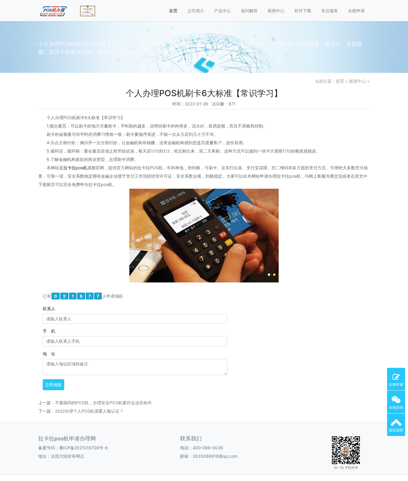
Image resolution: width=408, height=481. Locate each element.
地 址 (49, 353)
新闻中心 (276, 10)
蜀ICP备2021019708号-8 (83, 447)
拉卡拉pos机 (75, 167)
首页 (173, 10)
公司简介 (196, 10)
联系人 (49, 308)
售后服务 (329, 10)
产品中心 (222, 10)
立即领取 (53, 384)
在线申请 (356, 10)
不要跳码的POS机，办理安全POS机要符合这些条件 (103, 402)
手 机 (49, 331)
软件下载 (303, 10)
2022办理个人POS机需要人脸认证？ (89, 411)
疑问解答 (249, 10)
